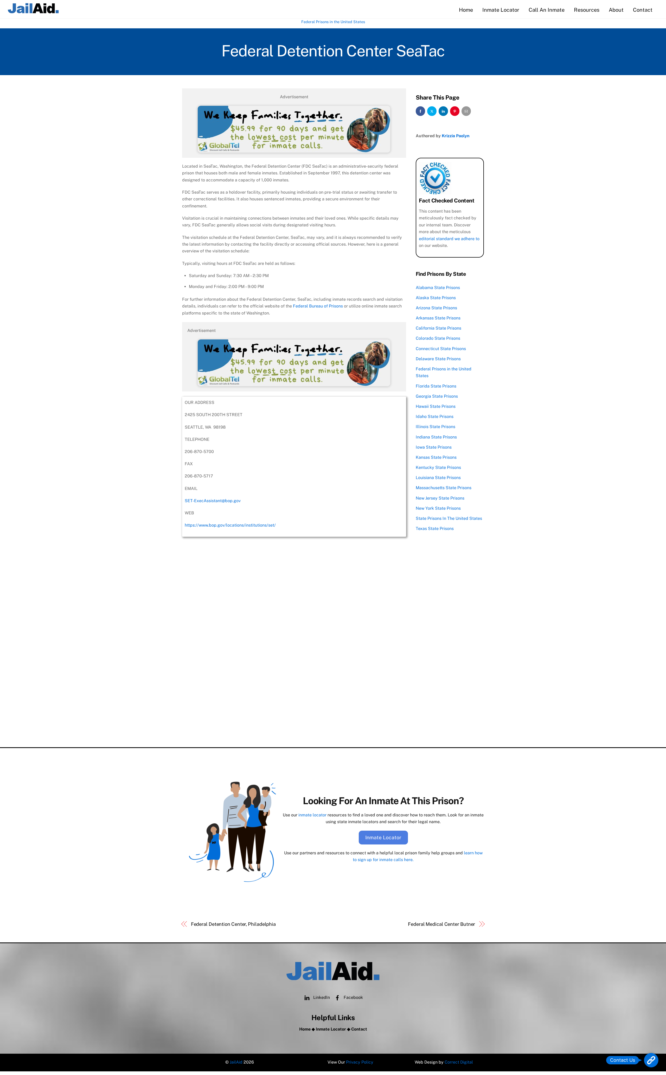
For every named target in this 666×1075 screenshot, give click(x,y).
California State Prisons (438, 328)
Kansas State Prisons (436, 457)
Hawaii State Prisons (436, 406)
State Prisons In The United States (449, 518)
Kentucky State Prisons (438, 467)
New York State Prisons (438, 508)
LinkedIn (321, 997)
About (616, 10)
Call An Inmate (547, 10)
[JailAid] (33, 11)
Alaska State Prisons (436, 297)
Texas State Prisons (435, 528)
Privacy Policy (359, 1062)
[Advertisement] (294, 697)
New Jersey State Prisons (440, 498)
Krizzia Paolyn (455, 135)
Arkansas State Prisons (438, 318)
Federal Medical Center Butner (441, 924)
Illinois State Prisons (435, 426)
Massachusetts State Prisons (443, 487)
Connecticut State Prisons (441, 348)
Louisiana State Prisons (438, 477)
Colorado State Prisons (438, 338)
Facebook (353, 997)
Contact (642, 10)
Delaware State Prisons (438, 358)
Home (466, 10)
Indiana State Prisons (436, 437)
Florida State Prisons (436, 386)
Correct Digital (459, 1062)
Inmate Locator (500, 10)
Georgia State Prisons (437, 396)
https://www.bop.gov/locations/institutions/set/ (230, 525)
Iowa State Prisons (434, 447)
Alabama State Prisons (438, 287)
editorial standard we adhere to (449, 238)
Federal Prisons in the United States (333, 21)
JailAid (236, 1062)
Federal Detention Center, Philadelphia (233, 924)
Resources (586, 10)
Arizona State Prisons (436, 307)
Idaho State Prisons (434, 416)
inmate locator (312, 814)
